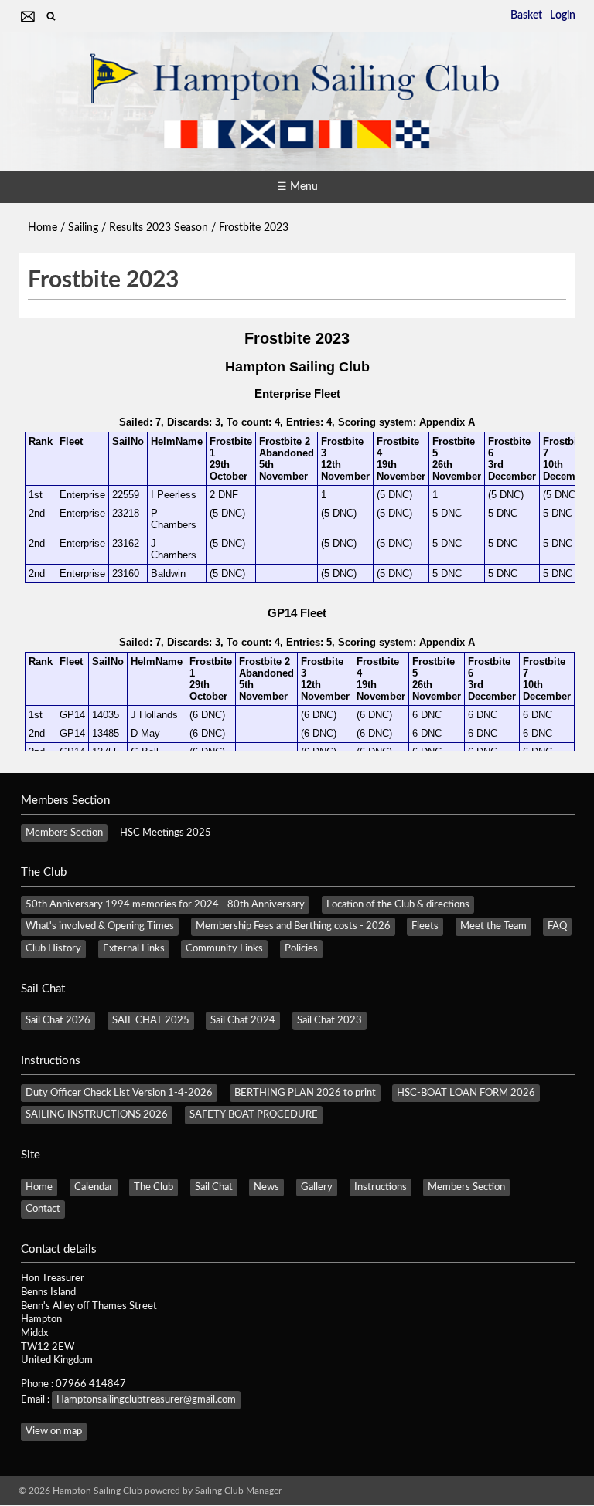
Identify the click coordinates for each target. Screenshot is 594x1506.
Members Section (64, 832)
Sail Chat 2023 (329, 1020)
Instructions (380, 1187)
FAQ (557, 926)
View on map (54, 1431)
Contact (43, 1208)
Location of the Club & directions (397, 904)
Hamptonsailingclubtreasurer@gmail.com (146, 1399)
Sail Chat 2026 (58, 1020)
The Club (153, 1187)
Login (562, 15)
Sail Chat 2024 (242, 1020)
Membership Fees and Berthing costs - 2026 (293, 926)
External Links (134, 948)
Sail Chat (214, 1187)
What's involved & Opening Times (100, 926)
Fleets (425, 926)
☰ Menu (297, 186)
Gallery (317, 1187)
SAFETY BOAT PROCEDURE (253, 1114)
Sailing (83, 227)
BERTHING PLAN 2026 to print (305, 1092)
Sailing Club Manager (238, 1490)
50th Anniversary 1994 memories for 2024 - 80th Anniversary (165, 904)
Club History (53, 948)
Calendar (93, 1187)
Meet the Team (493, 926)
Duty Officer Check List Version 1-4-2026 (119, 1092)
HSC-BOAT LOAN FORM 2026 (466, 1092)
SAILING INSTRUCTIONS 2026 (97, 1114)
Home (42, 227)
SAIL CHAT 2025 (150, 1020)
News (266, 1187)
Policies (301, 948)
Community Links (224, 948)
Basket (526, 15)
